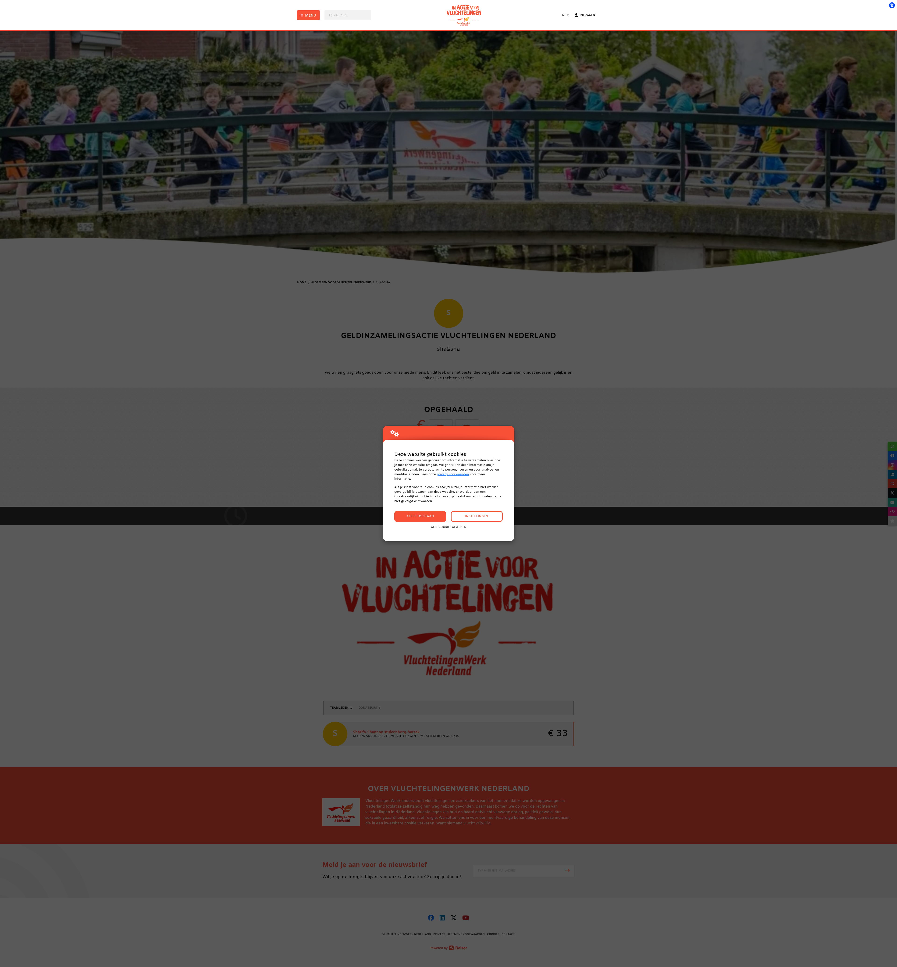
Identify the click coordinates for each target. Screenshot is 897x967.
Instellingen (476, 516)
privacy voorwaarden (453, 474)
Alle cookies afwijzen (448, 527)
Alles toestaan (420, 516)
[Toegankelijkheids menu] (892, 5)
